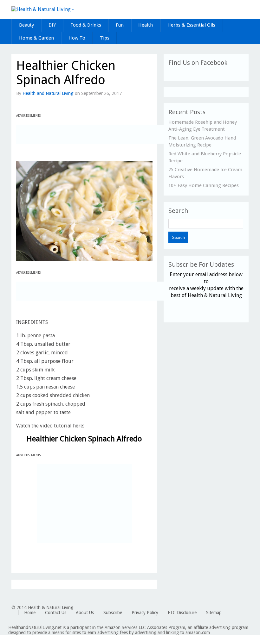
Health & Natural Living (50, 607)
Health (145, 25)
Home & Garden (36, 38)
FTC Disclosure (182, 612)
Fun (120, 25)
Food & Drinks (85, 25)
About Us (85, 612)
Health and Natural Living (48, 93)
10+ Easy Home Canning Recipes (203, 185)
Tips (104, 38)
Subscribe (112, 612)
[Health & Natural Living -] (42, 9)
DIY (52, 25)
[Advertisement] (90, 134)
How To (76, 38)
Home (30, 612)
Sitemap (214, 612)
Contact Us (55, 612)
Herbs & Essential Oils (191, 25)
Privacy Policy (145, 612)
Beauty (26, 25)
